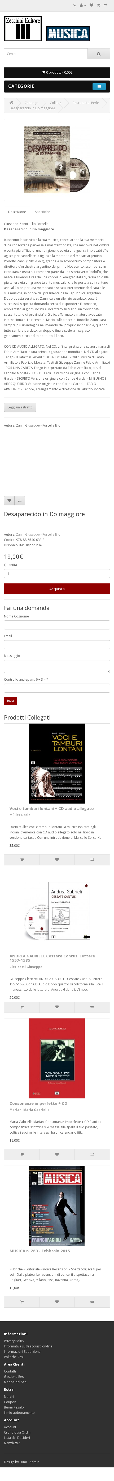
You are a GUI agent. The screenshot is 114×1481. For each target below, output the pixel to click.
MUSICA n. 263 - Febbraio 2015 (40, 1250)
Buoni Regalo (14, 1407)
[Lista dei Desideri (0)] (91, 5)
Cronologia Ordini (17, 1432)
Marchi (9, 1396)
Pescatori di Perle (86, 103)
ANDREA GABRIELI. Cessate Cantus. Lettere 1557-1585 (52, 958)
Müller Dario (20, 815)
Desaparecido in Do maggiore (32, 108)
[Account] (83, 5)
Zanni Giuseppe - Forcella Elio (38, 534)
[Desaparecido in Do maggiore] (57, 160)
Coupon (10, 1402)
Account (10, 1427)
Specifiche (42, 212)
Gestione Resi (14, 1376)
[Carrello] (98, 5)
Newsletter (12, 1443)
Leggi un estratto (20, 407)
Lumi (23, 1462)
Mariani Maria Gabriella (30, 1109)
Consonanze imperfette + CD (38, 1103)
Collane (55, 103)
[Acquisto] (105, 5)
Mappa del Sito (15, 1382)
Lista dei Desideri (17, 1437)
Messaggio (12, 655)
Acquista (57, 588)
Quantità (10, 565)
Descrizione (17, 212)
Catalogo (31, 103)
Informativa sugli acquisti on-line (28, 1346)
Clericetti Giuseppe (26, 967)
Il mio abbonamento (19, 1412)
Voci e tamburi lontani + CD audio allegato (52, 808)
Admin (34, 1462)
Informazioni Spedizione (22, 1351)
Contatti (10, 1371)
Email (8, 636)
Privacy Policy (14, 1341)
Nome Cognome (16, 616)
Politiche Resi (14, 1357)
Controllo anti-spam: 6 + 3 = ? (26, 679)
